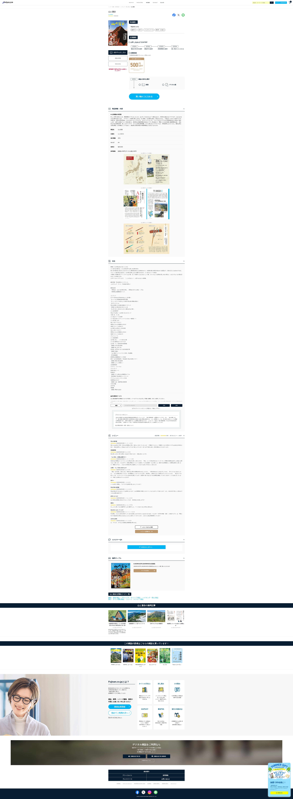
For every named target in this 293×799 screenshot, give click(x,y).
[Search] (272, 3)
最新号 (133, 29)
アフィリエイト (127, 775)
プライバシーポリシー (127, 783)
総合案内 (146, 771)
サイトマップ (173, 783)
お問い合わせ (165, 779)
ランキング (155, 2)
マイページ (131, 2)
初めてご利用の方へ (119, 713)
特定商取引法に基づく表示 (139, 783)
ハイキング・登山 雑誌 (125, 6)
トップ (109, 6)
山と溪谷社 (110, 14)
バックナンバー (148, 29)
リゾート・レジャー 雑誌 (134, 599)
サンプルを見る (145, 570)
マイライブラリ (140, 2)
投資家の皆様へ (165, 783)
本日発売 (148, 2)
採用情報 (165, 775)
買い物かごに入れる (144, 96)
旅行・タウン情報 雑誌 (116, 599)
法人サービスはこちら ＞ (115, 717)
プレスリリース (127, 779)
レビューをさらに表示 (147, 527)
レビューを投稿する (145, 531)
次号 (139, 29)
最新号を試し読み (120, 52)
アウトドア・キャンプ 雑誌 (131, 597)
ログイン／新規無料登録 (281, 2)
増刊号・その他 (159, 29)
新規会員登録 (119, 707)
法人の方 (162, 2)
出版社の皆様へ (156, 783)
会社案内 (149, 783)
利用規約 (118, 783)
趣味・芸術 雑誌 (115, 6)
